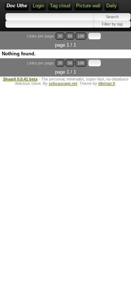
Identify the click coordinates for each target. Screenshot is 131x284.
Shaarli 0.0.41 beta (20, 79)
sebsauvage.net (63, 83)
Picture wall (88, 5)
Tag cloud (60, 5)
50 (70, 36)
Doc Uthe (17, 5)
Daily (111, 5)
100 (81, 36)
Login (38, 5)
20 (60, 36)
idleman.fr (106, 83)
